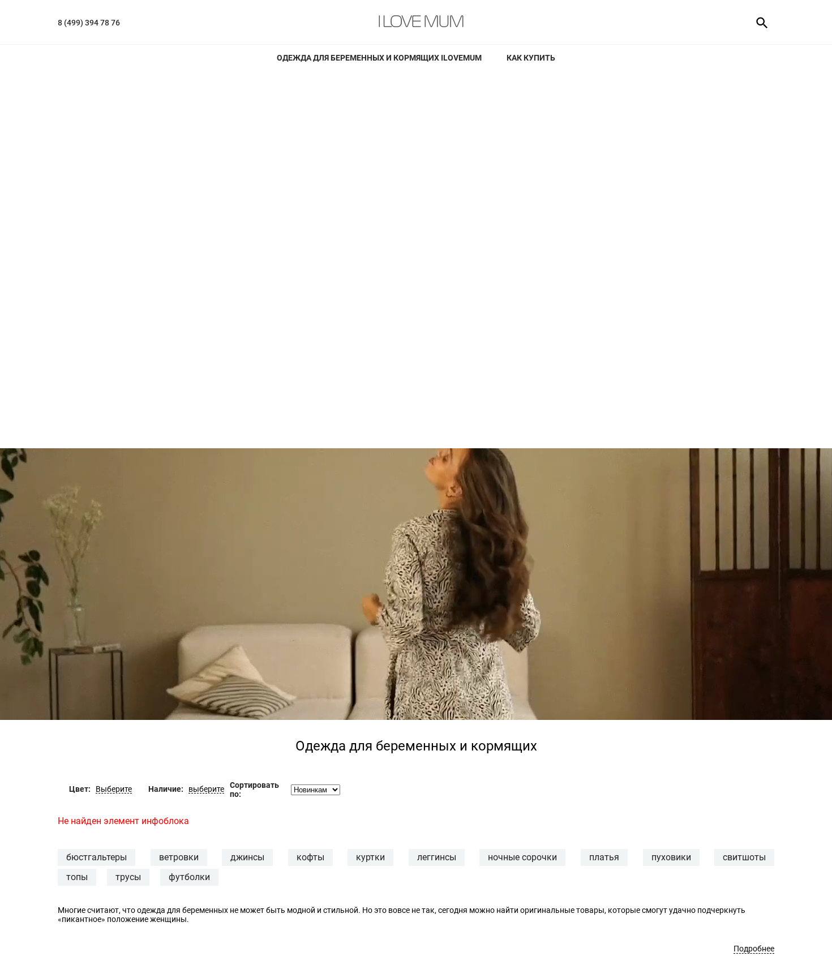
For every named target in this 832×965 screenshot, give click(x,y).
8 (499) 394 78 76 (89, 22)
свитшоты (744, 857)
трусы (128, 877)
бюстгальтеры (96, 857)
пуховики (671, 857)
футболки (189, 877)
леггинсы (436, 857)
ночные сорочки (522, 857)
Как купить (531, 57)
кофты (310, 857)
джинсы (247, 857)
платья (604, 857)
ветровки (179, 857)
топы (77, 877)
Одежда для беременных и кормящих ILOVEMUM (379, 57)
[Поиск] (758, 22)
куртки (370, 857)
